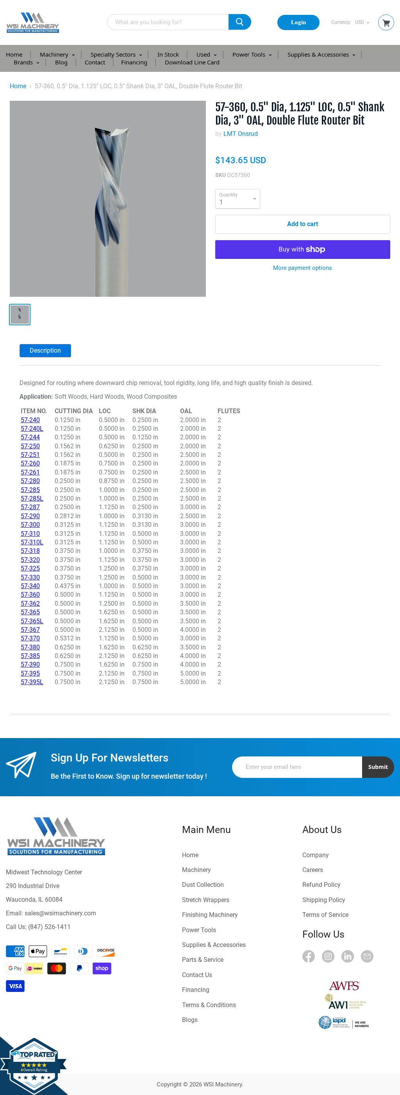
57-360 (30, 594)
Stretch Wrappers (205, 900)
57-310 (30, 533)
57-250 (30, 446)
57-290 (30, 516)
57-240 (30, 420)
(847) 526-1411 (49, 927)
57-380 (30, 647)
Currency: (341, 22)
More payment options (302, 268)
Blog (61, 62)
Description (45, 350)
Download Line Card (192, 62)
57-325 (30, 568)
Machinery (55, 54)
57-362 (30, 603)
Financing (134, 62)
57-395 (30, 673)
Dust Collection (203, 884)
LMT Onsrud (240, 133)
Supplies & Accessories (319, 54)
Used (204, 54)
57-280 (30, 481)
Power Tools (249, 54)
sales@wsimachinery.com (60, 913)
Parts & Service (202, 959)
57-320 (30, 560)
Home (14, 54)
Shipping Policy (323, 900)
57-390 (30, 664)
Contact (95, 62)
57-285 (30, 490)
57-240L (32, 428)
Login (298, 22)
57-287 (30, 507)
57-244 (30, 437)
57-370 (30, 638)
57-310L (32, 542)
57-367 (30, 629)
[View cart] (386, 23)
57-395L (32, 682)
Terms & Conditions (209, 1005)
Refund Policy (321, 884)
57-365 (30, 612)
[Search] (240, 22)
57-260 (30, 463)
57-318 (30, 551)
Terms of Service (325, 914)
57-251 (30, 454)
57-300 (30, 524)
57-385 (30, 656)
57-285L (32, 498)
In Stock (168, 54)
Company (315, 855)
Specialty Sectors (114, 54)
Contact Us (197, 975)
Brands (24, 62)
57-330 (30, 577)
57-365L (32, 621)
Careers (312, 870)
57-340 (30, 586)
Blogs (190, 1020)
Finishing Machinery (210, 914)
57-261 (30, 472)
